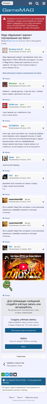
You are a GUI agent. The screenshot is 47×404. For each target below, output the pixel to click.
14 (18, 157)
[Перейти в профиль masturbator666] (4, 200)
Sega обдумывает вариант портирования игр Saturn (22, 73)
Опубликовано (20, 51)
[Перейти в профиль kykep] (4, 158)
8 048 (28, 199)
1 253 (28, 49)
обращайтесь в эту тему (22, 23)
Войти (23, 346)
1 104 (22, 84)
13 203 (18, 247)
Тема (19, 397)
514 (23, 105)
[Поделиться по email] (15, 374)
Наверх (7, 78)
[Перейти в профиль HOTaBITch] (4, 126)
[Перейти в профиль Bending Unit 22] (4, 50)
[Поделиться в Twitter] (7, 374)
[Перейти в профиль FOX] (4, 176)
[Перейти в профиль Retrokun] (4, 84)
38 (17, 176)
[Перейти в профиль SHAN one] (4, 105)
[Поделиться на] (3, 374)
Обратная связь (31, 397)
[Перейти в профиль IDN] (4, 247)
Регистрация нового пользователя (23, 330)
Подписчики (21, 356)
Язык (11, 397)
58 (23, 126)
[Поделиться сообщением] (43, 52)
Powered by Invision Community (23, 400)
